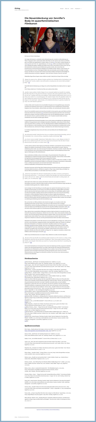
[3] (51, 63)
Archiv (72, 8)
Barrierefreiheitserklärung (54, 409)
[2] (28, 63)
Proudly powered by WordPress (23, 417)
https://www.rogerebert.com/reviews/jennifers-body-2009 (38, 330)
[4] (29, 82)
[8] (40, 178)
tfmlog (17, 8)
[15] (31, 242)
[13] (31, 225)
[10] (68, 206)
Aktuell (61, 8)
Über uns (67, 8)
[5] (42, 112)
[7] (48, 142)
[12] (63, 223)
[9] (51, 198)
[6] (61, 136)
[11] (67, 214)
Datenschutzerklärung (45, 409)
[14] (45, 231)
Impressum (77, 8)
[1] (53, 62)
